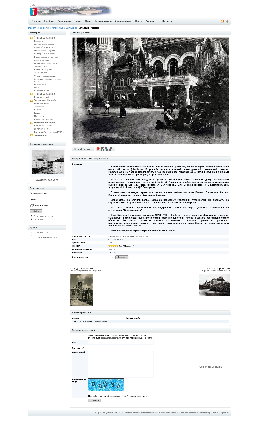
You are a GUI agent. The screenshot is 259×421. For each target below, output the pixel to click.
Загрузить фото (103, 21)
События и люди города (44, 76)
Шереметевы (128, 236)
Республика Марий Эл (58, 28)
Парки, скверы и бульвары (46, 57)
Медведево (39, 116)
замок (118, 236)
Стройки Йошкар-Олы (44, 47)
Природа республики (43, 119)
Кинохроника (40, 135)
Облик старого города (44, 44)
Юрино (73, 28)
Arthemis (112, 252)
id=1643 (138, 225)
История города (123, 21)
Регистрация (39, 219)
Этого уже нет (40, 73)
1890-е (148, 236)
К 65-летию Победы (43, 126)
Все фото (49, 21)
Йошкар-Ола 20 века (44, 38)
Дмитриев (139, 236)
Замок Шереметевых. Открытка (85, 271)
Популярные (64, 21)
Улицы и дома (40, 66)
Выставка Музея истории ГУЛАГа (49, 132)
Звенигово (39, 107)
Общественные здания (44, 51)
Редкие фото (40, 84)
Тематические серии (44, 122)
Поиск (88, 21)
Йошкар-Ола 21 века (44, 94)
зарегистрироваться (111, 338)
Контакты (167, 21)
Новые (78, 21)
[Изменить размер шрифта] (227, 22)
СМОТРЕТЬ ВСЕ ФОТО (47, 180)
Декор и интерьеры (42, 60)
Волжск (37, 110)
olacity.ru (137, 169)
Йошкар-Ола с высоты (44, 54)
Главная (36, 21)
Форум (138, 21)
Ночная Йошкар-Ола (43, 70)
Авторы (150, 21)
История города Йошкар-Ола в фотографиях (209, 413)
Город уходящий (41, 97)
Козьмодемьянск (41, 103)
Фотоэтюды (39, 88)
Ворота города (40, 41)
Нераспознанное (41, 91)
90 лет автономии (42, 129)
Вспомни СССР (41, 232)
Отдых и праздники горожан (46, 63)
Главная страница (36, 28)
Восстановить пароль (43, 216)
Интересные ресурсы (47, 237)
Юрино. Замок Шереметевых (216, 271)
